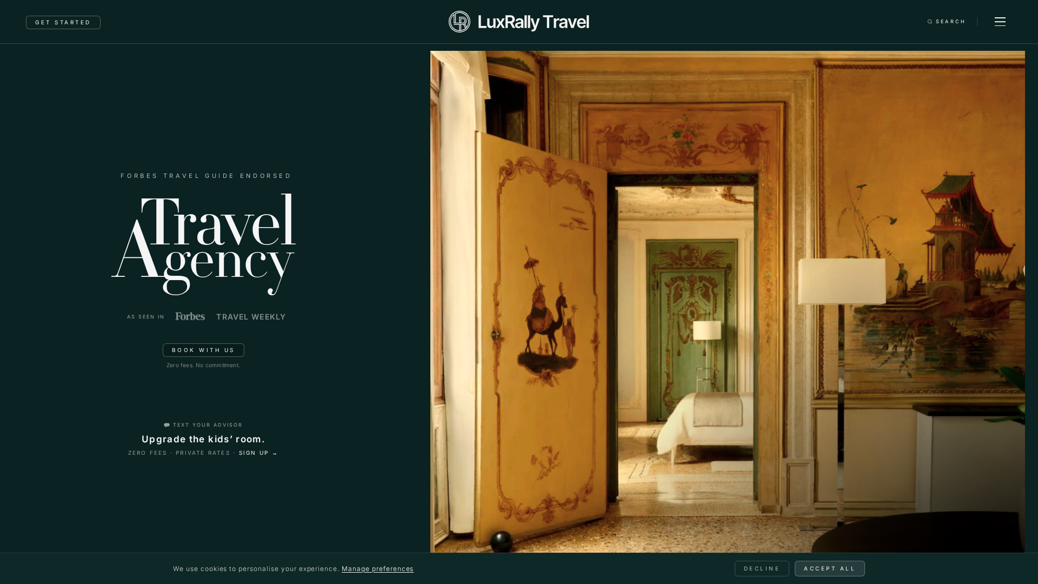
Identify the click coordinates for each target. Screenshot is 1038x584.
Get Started (63, 22)
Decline (762, 568)
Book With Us (203, 350)
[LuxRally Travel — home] (519, 21)
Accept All (830, 568)
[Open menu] (1000, 22)
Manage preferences (378, 569)
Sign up (259, 452)
